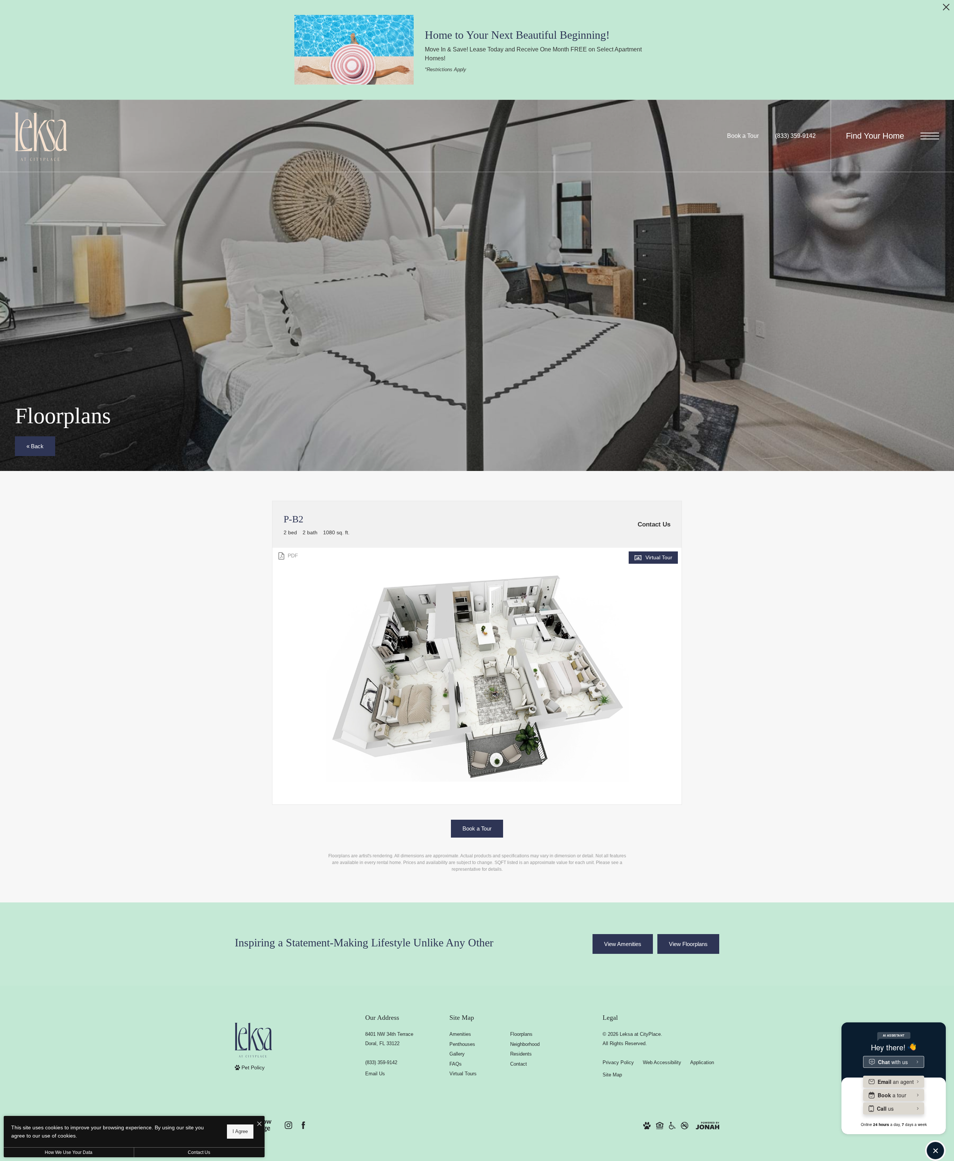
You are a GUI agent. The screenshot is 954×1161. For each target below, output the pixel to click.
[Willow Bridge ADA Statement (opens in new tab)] (672, 1125)
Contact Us (199, 1152)
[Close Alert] (946, 9)
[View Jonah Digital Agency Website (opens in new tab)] (707, 1125)
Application (702, 1062)
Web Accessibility (662, 1062)
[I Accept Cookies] (259, 1124)
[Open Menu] (929, 135)
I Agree (240, 1131)
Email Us (375, 1073)
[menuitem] (474, 1034)
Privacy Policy (618, 1062)
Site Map (612, 1075)
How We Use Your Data (68, 1152)
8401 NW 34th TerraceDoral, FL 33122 (389, 1038)
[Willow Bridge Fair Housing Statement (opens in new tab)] (660, 1125)
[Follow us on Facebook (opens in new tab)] (303, 1125)
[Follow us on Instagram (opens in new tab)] (288, 1125)
